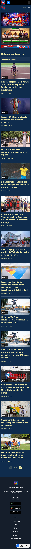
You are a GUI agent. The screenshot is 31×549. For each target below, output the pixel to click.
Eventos (15, 531)
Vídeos (15, 528)
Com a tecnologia (13, 545)
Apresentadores (15, 538)
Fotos (15, 524)
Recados (15, 535)
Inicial (15, 517)
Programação (15, 521)
